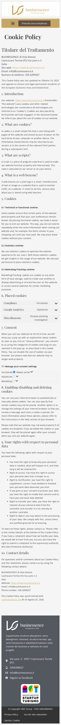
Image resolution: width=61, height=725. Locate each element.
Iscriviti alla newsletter (35, 714)
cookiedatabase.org (11, 599)
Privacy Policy (11, 714)
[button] (13, 23)
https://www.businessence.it (28, 67)
